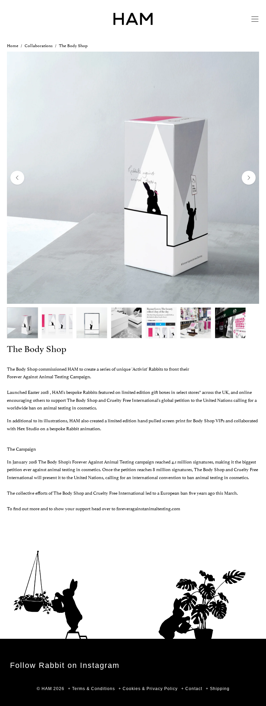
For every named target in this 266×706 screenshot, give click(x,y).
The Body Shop (82, 399)
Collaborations (39, 45)
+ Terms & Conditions (91, 688)
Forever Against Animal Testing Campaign (48, 376)
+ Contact (191, 688)
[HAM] (133, 19)
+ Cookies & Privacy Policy (148, 688)
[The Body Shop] (22, 322)
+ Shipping (218, 688)
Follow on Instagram (64, 665)
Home (12, 45)
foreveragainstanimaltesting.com (148, 508)
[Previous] (17, 178)
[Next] (249, 178)
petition (182, 399)
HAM (47, 688)
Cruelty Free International (132, 399)
